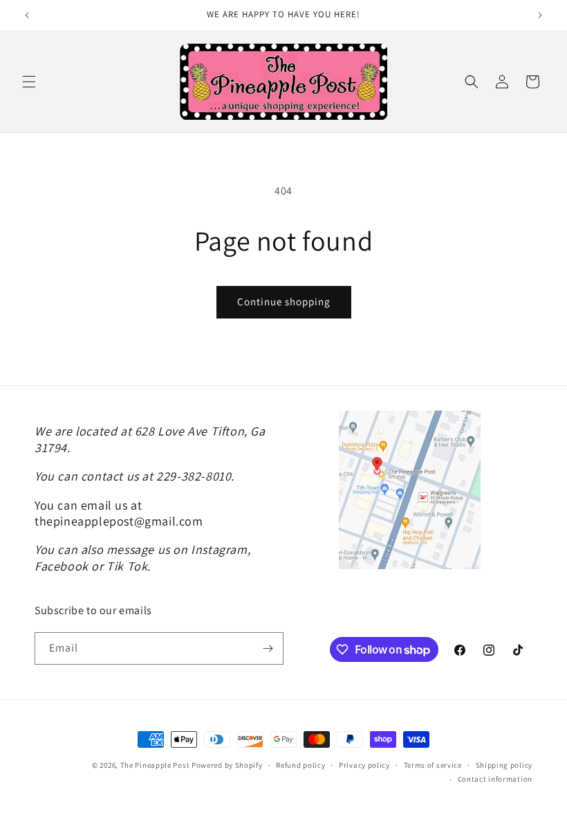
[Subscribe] (267, 648)
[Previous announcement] (27, 15)
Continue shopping (284, 301)
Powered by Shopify (227, 765)
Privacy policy (364, 765)
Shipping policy (504, 765)
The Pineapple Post (155, 765)
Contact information (495, 779)
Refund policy (300, 765)
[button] (29, 81)
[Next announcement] (540, 15)
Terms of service (433, 765)
